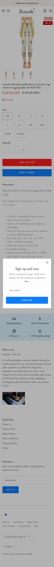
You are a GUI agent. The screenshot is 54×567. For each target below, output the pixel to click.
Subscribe (27, 300)
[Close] (47, 262)
